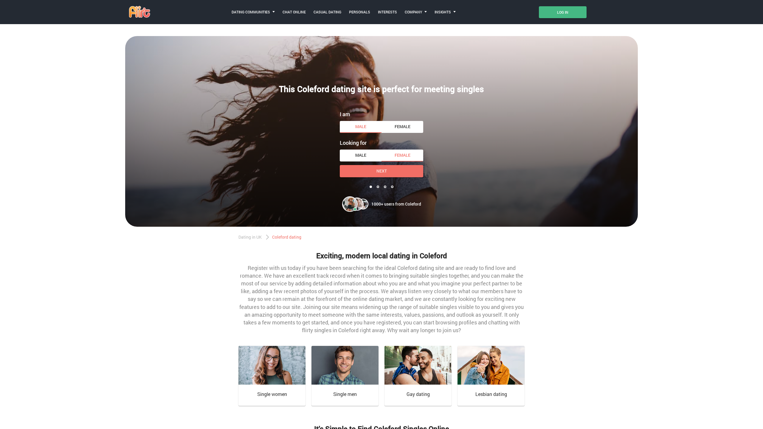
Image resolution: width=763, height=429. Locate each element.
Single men (345, 394)
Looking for (353, 142)
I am (345, 114)
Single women (272, 394)
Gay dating (418, 394)
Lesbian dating (491, 394)
